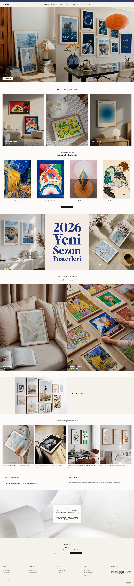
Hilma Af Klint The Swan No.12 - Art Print (83, 200)
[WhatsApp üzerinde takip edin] (8, 579)
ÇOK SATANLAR (72, 4)
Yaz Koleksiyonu (8, 78)
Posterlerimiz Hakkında (61, 570)
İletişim (58, 575)
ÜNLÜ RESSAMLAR (54, 4)
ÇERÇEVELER (79, 4)
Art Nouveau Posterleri (33, 575)
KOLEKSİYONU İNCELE (9, 143)
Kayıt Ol (76, 553)
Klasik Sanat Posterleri (33, 574)
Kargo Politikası (86, 568)
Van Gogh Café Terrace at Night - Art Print (17, 200)
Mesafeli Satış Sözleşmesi (88, 574)
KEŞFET (50, 143)
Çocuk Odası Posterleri (6, 575)
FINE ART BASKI (87, 4)
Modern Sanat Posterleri (33, 568)
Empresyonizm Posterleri (33, 570)
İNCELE (4, 267)
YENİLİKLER (66, 4)
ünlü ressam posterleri (87, 482)
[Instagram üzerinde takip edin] (5, 579)
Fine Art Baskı (59, 572)
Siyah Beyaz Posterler (6, 570)
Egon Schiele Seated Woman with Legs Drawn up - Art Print (116, 200)
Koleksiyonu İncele (75, 398)
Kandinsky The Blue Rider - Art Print (50, 200)
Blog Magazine (59, 574)
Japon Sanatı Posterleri (33, 572)
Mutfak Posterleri (6, 574)
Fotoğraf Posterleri (6, 568)
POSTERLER (46, 4)
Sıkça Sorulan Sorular (60, 568)
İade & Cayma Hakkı (87, 570)
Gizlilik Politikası (87, 575)
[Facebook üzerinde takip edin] (3, 579)
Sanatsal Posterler (6, 572)
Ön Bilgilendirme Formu (88, 572)
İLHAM (60, 4)
